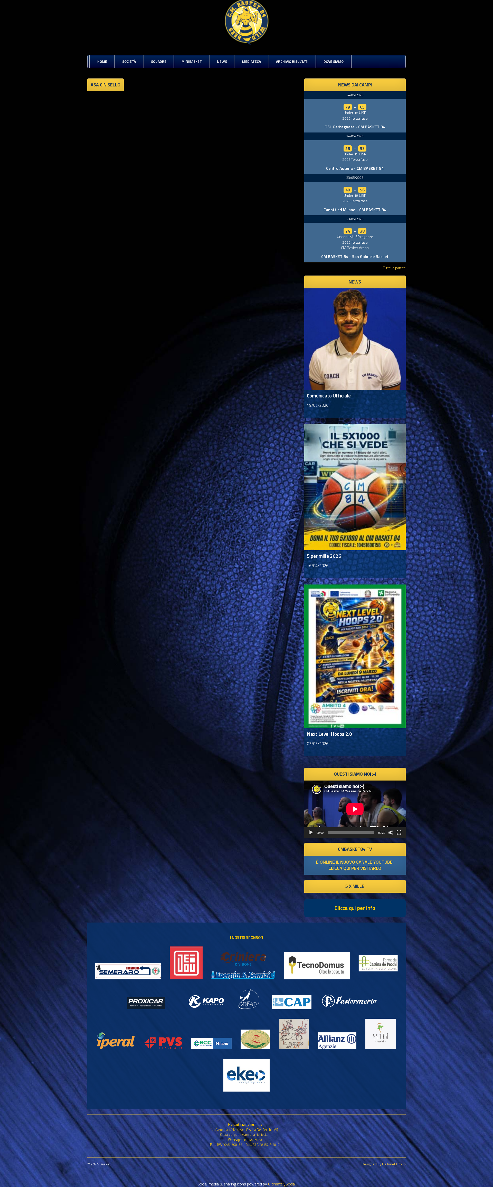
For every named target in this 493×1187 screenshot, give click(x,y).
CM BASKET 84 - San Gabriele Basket (354, 256)
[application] (355, 809)
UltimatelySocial (282, 1184)
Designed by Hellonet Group (384, 1164)
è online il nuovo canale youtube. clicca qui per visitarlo (355, 865)
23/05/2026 (354, 177)
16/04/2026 (317, 565)
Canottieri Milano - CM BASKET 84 (355, 210)
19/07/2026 (317, 405)
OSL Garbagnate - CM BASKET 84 (355, 127)
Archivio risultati (292, 61)
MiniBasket (192, 61)
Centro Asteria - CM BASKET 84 (355, 168)
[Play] (311, 832)
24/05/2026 (354, 95)
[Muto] (390, 832)
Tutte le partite (394, 267)
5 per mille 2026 (324, 556)
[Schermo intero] (399, 832)
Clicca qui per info (355, 908)
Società (129, 61)
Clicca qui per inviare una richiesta (244, 1134)
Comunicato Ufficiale (329, 395)
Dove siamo (334, 61)
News (222, 61)
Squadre (158, 61)
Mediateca (251, 61)
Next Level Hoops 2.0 (329, 734)
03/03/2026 (317, 743)
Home (102, 61)
